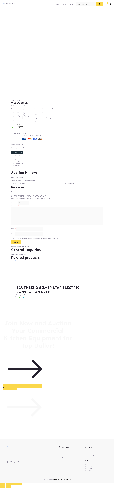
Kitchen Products (64, 453)
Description (18, 156)
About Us (88, 451)
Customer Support (90, 455)
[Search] (99, 4)
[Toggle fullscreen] (14, 484)
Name (13, 228)
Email (13, 234)
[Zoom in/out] (19, 484)
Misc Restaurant (63, 455)
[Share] (8, 484)
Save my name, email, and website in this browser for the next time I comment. (35, 238)
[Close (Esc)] (2, 484)
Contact (71, 4)
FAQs (86, 465)
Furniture (61, 459)
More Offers (18, 162)
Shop (57, 4)
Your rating (14, 203)
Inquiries (17, 165)
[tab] (59, 156)
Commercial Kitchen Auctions (62, 479)
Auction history (19, 158)
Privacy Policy (89, 469)
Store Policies (19, 163)
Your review (15, 206)
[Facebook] (7, 462)
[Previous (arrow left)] (2, 486)
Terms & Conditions (90, 471)
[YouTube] (18, 462)
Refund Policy (89, 467)
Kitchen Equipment (16, 100)
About (64, 4)
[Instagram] (14, 462)
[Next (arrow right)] (8, 486)
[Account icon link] (110, 4)
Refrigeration (63, 457)
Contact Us (88, 453)
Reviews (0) (18, 160)
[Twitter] (11, 462)
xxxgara (20, 127)
